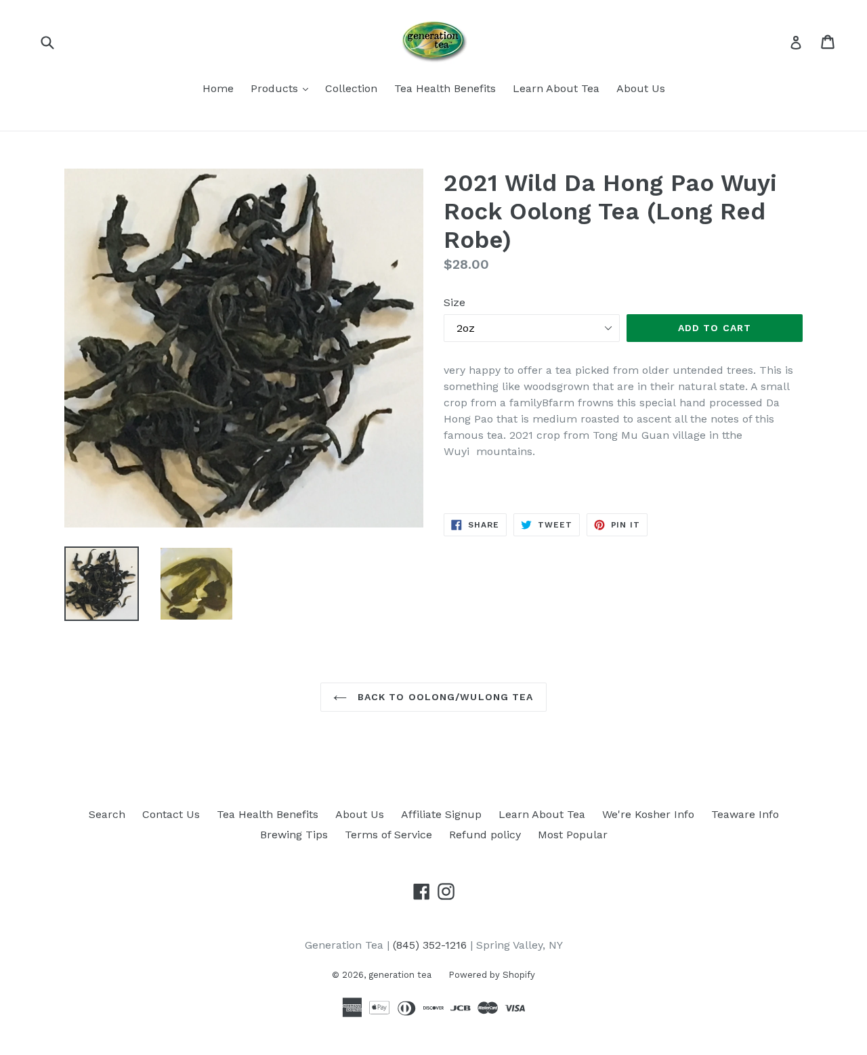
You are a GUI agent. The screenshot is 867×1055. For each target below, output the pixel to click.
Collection (351, 88)
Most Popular (573, 834)
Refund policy (485, 834)
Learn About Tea (556, 88)
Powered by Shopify (491, 975)
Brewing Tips (294, 834)
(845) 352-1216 (430, 945)
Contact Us (171, 814)
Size (454, 302)
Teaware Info (745, 814)
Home (218, 88)
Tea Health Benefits (445, 88)
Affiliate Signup (441, 814)
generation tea (399, 975)
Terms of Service (388, 834)
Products (283, 88)
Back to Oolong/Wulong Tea (443, 696)
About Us (640, 88)
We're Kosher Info (648, 814)
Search (107, 814)
